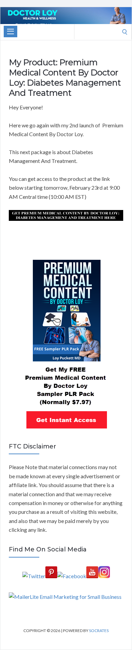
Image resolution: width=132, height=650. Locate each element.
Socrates (99, 630)
